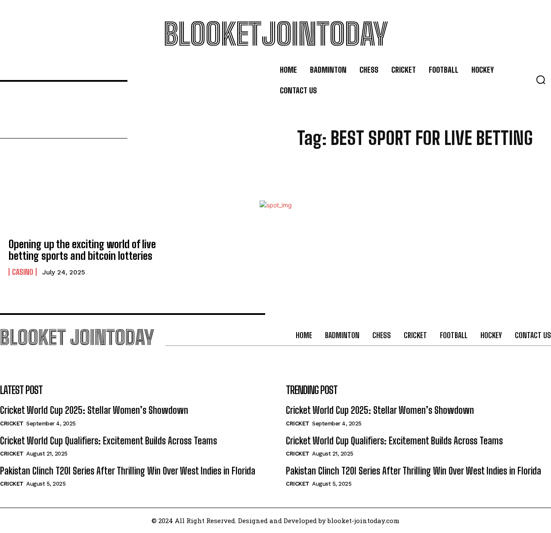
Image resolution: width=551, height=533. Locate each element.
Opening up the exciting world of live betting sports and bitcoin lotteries (82, 250)
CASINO (22, 272)
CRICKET (12, 423)
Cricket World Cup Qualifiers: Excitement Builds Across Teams (108, 441)
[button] (540, 79)
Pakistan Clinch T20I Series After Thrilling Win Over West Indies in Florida (127, 471)
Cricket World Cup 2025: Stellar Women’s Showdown (94, 410)
